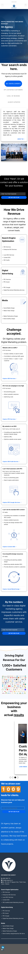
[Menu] (2, 5)
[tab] (13, 84)
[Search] (25, 5)
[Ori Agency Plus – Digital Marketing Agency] (14, 6)
